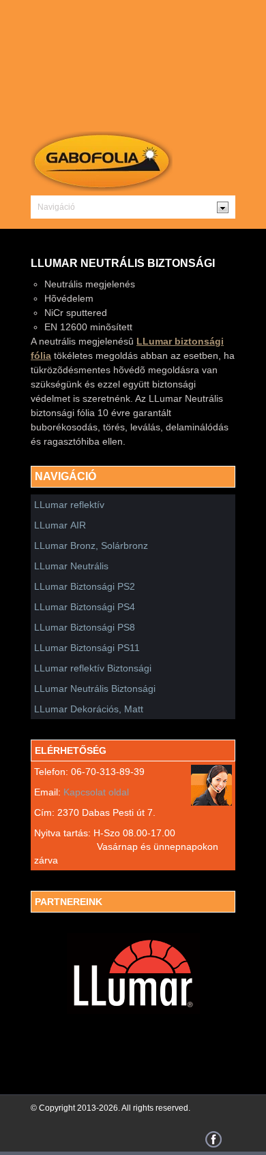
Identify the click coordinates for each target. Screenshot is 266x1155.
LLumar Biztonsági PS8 (84, 627)
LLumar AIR (60, 525)
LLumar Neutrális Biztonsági (95, 688)
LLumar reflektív (69, 504)
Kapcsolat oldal (96, 792)
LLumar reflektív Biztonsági (92, 668)
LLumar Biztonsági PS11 (87, 647)
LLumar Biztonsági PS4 (84, 606)
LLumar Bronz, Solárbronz (91, 545)
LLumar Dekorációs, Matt (88, 708)
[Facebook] (213, 1144)
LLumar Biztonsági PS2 (86, 586)
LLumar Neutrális (71, 565)
